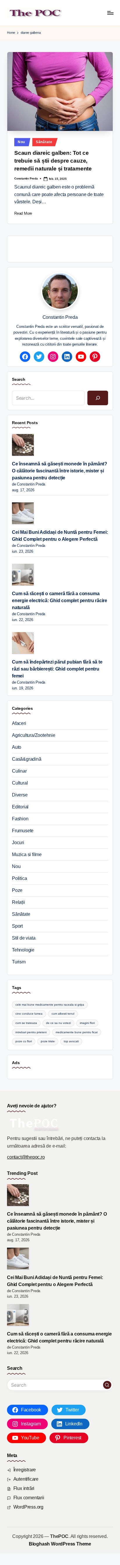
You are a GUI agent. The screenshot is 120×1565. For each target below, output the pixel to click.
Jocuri (18, 842)
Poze (17, 890)
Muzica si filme (27, 854)
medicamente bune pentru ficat (77, 1032)
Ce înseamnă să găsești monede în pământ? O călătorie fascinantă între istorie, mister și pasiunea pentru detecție (59, 470)
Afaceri (19, 723)
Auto (16, 747)
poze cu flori (23, 1041)
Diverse (20, 794)
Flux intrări (24, 1488)
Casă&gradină (26, 759)
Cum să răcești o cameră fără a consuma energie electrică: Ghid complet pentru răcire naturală (59, 600)
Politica (19, 878)
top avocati (71, 1041)
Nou (21, 142)
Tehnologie (23, 949)
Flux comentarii (28, 1497)
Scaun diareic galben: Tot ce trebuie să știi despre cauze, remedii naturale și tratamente (53, 161)
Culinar (19, 771)
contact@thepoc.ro (26, 1157)
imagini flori (87, 1023)
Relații (18, 902)
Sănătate (44, 142)
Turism (19, 961)
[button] (107, 1385)
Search (18, 379)
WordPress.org (28, 1506)
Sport (17, 926)
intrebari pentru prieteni (31, 1032)
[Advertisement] (66, 248)
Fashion (20, 818)
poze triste (48, 1041)
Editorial (20, 806)
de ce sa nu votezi (58, 1023)
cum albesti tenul (63, 1013)
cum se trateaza (26, 1023)
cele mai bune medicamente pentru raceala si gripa (49, 1004)
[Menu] (110, 12)
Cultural (20, 782)
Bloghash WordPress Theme (60, 1543)
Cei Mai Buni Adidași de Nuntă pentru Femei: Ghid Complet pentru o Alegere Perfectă (60, 536)
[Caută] (97, 398)
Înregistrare (24, 1469)
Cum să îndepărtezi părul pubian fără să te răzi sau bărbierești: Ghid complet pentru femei (57, 668)
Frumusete (22, 830)
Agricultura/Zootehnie (33, 735)
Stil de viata (23, 938)
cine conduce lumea (29, 1013)
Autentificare (25, 1479)
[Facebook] (25, 356)
